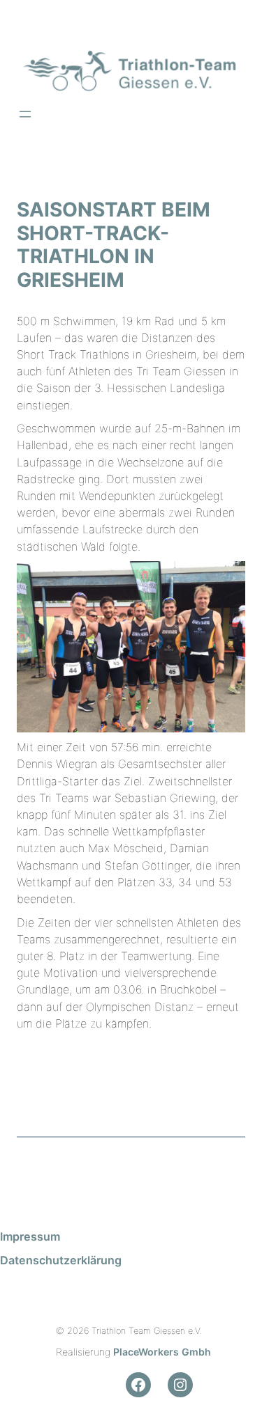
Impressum (30, 1236)
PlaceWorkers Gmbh (162, 1352)
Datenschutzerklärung (61, 1260)
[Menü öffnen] (25, 114)
